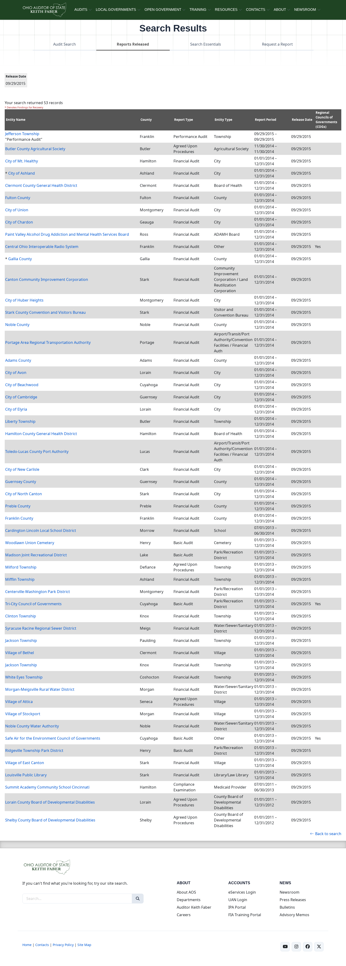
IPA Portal (237, 907)
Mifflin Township (20, 579)
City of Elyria (16, 409)
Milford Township (20, 567)
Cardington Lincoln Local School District (40, 530)
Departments (189, 899)
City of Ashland (21, 173)
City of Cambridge (21, 397)
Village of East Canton (24, 762)
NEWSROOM (305, 10)
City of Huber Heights (24, 300)
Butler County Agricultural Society (35, 148)
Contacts (42, 944)
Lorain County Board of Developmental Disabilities (50, 802)
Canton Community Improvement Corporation (46, 279)
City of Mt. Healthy (21, 161)
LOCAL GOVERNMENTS (116, 10)
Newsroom (289, 892)
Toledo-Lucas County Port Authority (36, 451)
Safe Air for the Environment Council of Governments (52, 738)
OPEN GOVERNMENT (163, 10)
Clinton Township (20, 616)
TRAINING (197, 10)
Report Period (265, 120)
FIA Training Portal (244, 914)
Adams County (18, 360)
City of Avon (15, 372)
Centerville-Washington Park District (37, 591)
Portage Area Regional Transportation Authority (48, 342)
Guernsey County (20, 481)
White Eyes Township (24, 677)
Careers (184, 914)
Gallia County (20, 258)
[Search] (138, 898)
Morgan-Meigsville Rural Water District (39, 689)
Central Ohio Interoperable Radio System (41, 246)
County (146, 120)
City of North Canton (23, 493)
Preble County (17, 506)
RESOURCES (226, 10)
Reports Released (133, 44)
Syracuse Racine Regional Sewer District (40, 628)
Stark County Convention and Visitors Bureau (45, 312)
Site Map (84, 944)
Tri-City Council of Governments (33, 603)
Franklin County (19, 518)
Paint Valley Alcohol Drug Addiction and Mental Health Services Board (67, 234)
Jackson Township (21, 640)
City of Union (16, 209)
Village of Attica (19, 701)
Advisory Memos (294, 914)
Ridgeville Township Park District (34, 750)
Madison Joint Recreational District (36, 555)
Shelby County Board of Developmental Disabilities (50, 820)
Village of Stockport (22, 713)
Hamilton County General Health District (41, 433)
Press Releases (293, 899)
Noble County (17, 324)
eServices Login (242, 892)
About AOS (186, 892)
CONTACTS (255, 10)
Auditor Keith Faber (194, 907)
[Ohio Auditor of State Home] (44, 10)
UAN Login (237, 899)
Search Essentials (205, 44)
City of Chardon (19, 222)
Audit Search (64, 44)
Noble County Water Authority (32, 726)
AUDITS (80, 10)
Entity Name (15, 120)
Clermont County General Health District (41, 185)
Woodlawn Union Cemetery (29, 542)
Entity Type (223, 120)
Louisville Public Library (26, 775)
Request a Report (277, 44)
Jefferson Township (22, 133)
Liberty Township (20, 421)
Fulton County (17, 197)
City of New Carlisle (22, 469)
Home (27, 944)
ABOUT (280, 10)
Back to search (328, 833)
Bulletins (287, 907)
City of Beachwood (21, 384)
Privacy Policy (63, 944)
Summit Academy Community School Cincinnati (47, 787)
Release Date (302, 120)
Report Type (183, 120)
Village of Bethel (19, 652)
